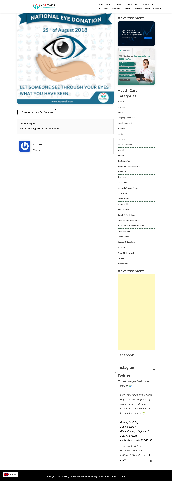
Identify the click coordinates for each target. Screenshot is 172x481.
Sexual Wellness (124, 237)
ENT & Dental (103, 8)
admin (37, 144)
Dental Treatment (125, 123)
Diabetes (121, 129)
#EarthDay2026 (128, 435)
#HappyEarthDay (129, 422)
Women (145, 4)
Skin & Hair (115, 8)
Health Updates (124, 161)
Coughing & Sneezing (126, 118)
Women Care (123, 264)
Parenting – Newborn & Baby (129, 220)
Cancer (120, 112)
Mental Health (123, 199)
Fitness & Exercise (125, 145)
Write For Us (157, 8)
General (121, 150)
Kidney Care (122, 193)
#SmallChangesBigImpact (134, 431)
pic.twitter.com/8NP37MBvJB (136, 440)
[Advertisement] (136, 312)
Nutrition (128, 4)
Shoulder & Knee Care (126, 242)
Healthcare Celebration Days (129, 166)
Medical (155, 4)
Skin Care (121, 247)
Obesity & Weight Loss (126, 215)
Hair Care (121, 156)
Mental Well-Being (125, 204)
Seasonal (127, 8)
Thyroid (121, 258)
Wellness (137, 8)
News (119, 4)
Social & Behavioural (126, 253)
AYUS (147, 8)
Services (109, 4)
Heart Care (122, 177)
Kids (136, 4)
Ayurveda (121, 107)
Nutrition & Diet (123, 210)
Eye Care (121, 139)
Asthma (121, 101)
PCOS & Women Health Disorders (131, 226)
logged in (36, 128)
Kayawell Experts (124, 183)
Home (101, 4)
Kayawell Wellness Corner (128, 188)
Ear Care (121, 134)
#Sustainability (128, 426)
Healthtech (122, 172)
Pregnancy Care (124, 231)
